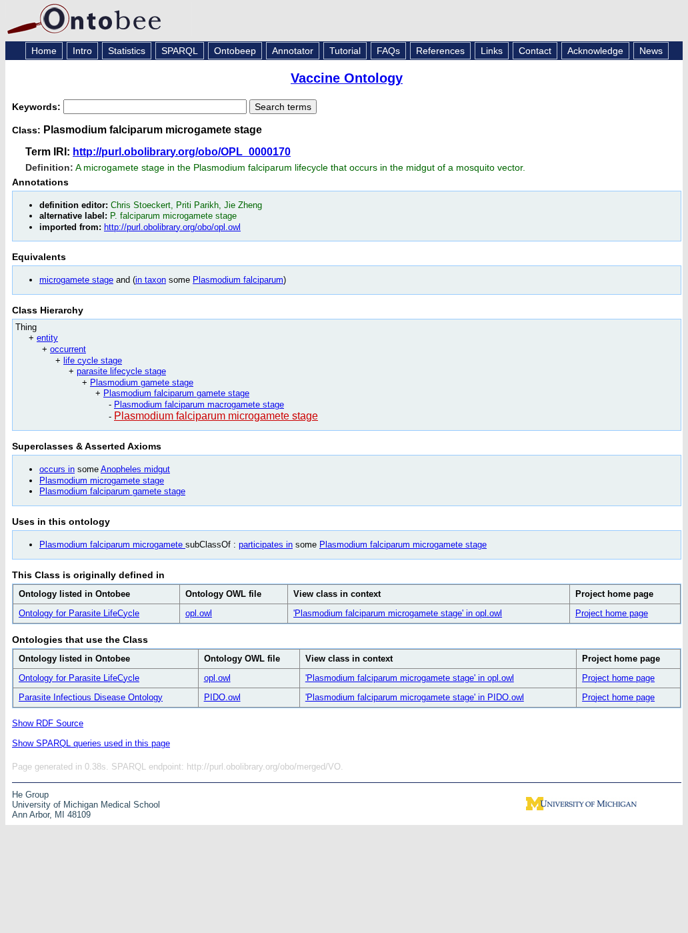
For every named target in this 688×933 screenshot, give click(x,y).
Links (492, 50)
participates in (266, 545)
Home (44, 50)
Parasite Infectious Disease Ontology (91, 697)
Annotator (292, 50)
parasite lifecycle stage (121, 371)
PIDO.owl (222, 697)
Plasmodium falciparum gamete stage (176, 393)
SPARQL (179, 50)
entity (47, 338)
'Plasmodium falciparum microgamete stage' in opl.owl (397, 613)
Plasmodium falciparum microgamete (112, 545)
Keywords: (37, 106)
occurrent (68, 349)
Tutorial (345, 50)
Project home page (611, 613)
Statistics (126, 50)
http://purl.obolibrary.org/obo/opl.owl (172, 227)
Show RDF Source (47, 723)
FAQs (388, 50)
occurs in (57, 469)
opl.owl (198, 613)
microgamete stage (76, 280)
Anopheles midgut (135, 469)
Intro (82, 50)
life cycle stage (92, 360)
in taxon (150, 280)
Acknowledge (595, 50)
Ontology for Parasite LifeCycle (79, 613)
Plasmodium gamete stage (141, 382)
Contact (535, 50)
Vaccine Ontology (347, 78)
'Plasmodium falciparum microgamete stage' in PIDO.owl (414, 697)
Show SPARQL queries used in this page (91, 743)
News (651, 50)
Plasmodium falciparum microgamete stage (216, 415)
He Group (30, 795)
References (440, 50)
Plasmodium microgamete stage (101, 481)
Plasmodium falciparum (238, 280)
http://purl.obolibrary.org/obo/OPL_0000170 (182, 151)
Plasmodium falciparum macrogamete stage (199, 404)
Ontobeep (235, 50)
